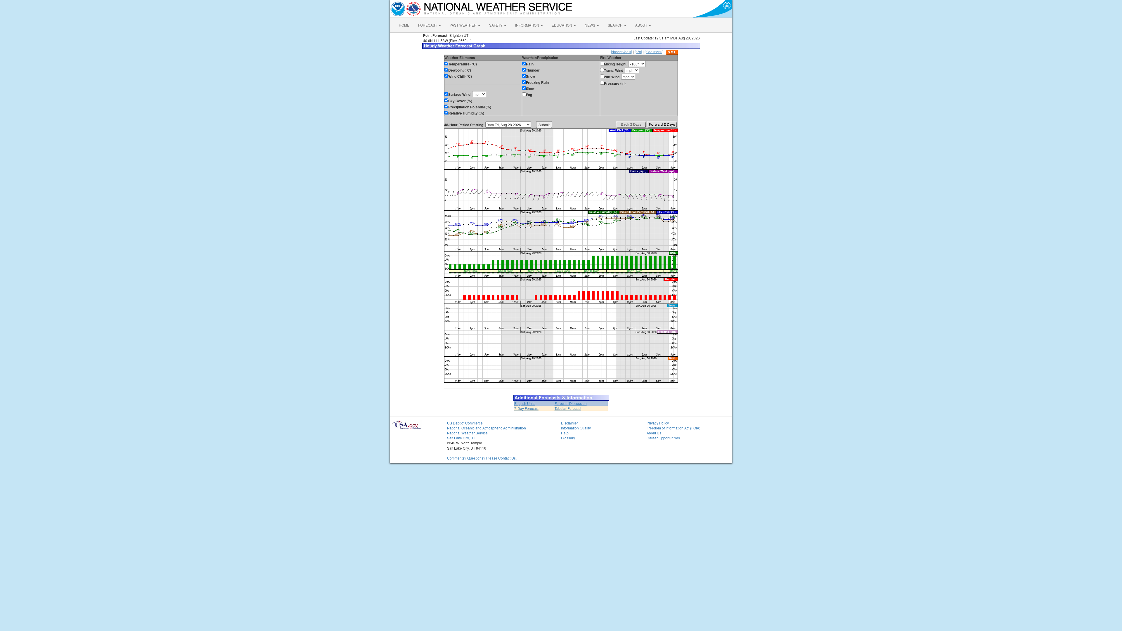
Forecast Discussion (571, 403)
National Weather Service (467, 432)
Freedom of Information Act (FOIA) (673, 427)
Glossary (568, 437)
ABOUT (641, 24)
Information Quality (576, 427)
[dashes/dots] (621, 51)
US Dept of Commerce (465, 422)
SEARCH (616, 24)
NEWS (590, 24)
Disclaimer (569, 422)
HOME (404, 24)
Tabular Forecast (568, 408)
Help (565, 432)
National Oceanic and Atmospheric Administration (486, 427)
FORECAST (428, 24)
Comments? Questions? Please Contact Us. (482, 457)
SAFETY (496, 24)
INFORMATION (527, 24)
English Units (524, 403)
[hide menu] (654, 51)
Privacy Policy (658, 422)
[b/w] (638, 51)
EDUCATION (562, 24)
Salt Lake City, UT (461, 437)
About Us (654, 432)
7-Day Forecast (526, 408)
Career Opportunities (663, 437)
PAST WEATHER (463, 24)
